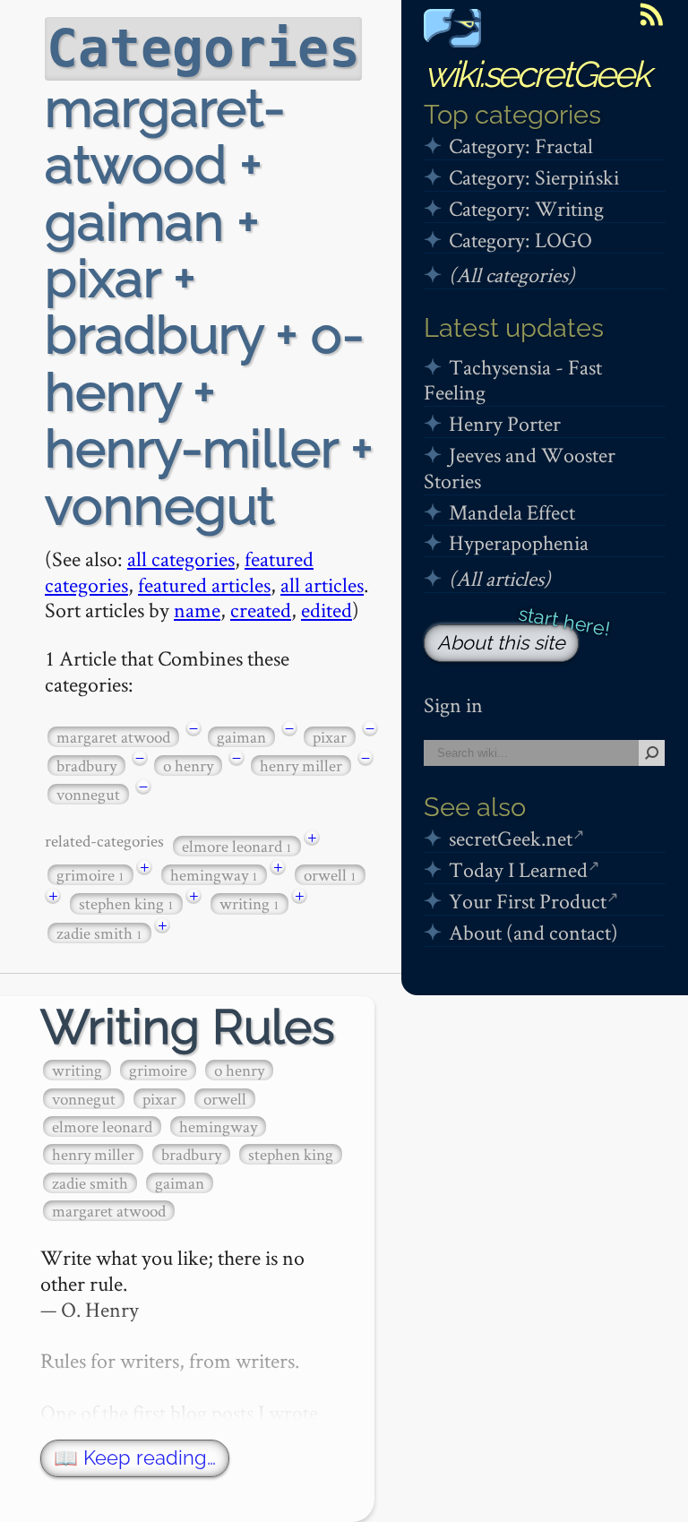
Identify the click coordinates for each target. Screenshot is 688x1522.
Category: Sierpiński (534, 177)
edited (326, 609)
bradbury (86, 765)
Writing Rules (187, 1027)
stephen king (126, 903)
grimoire (90, 874)
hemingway (214, 874)
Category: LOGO (520, 240)
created (260, 609)
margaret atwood (113, 737)
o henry (188, 765)
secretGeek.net (510, 838)
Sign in (453, 704)
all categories (181, 558)
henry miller (301, 765)
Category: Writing (526, 208)
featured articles (204, 584)
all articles (322, 584)
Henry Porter (505, 423)
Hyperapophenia (519, 542)
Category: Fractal (521, 145)
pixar (330, 737)
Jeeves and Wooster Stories (519, 467)
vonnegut (88, 794)
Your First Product (527, 901)
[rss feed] (651, 14)
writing (249, 903)
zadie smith (99, 933)
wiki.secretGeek (536, 74)
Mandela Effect (512, 512)
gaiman (241, 737)
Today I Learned (518, 869)
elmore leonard (237, 846)
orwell (330, 874)
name (197, 609)
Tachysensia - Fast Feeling (513, 380)
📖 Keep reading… (135, 1458)
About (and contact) (533, 932)
